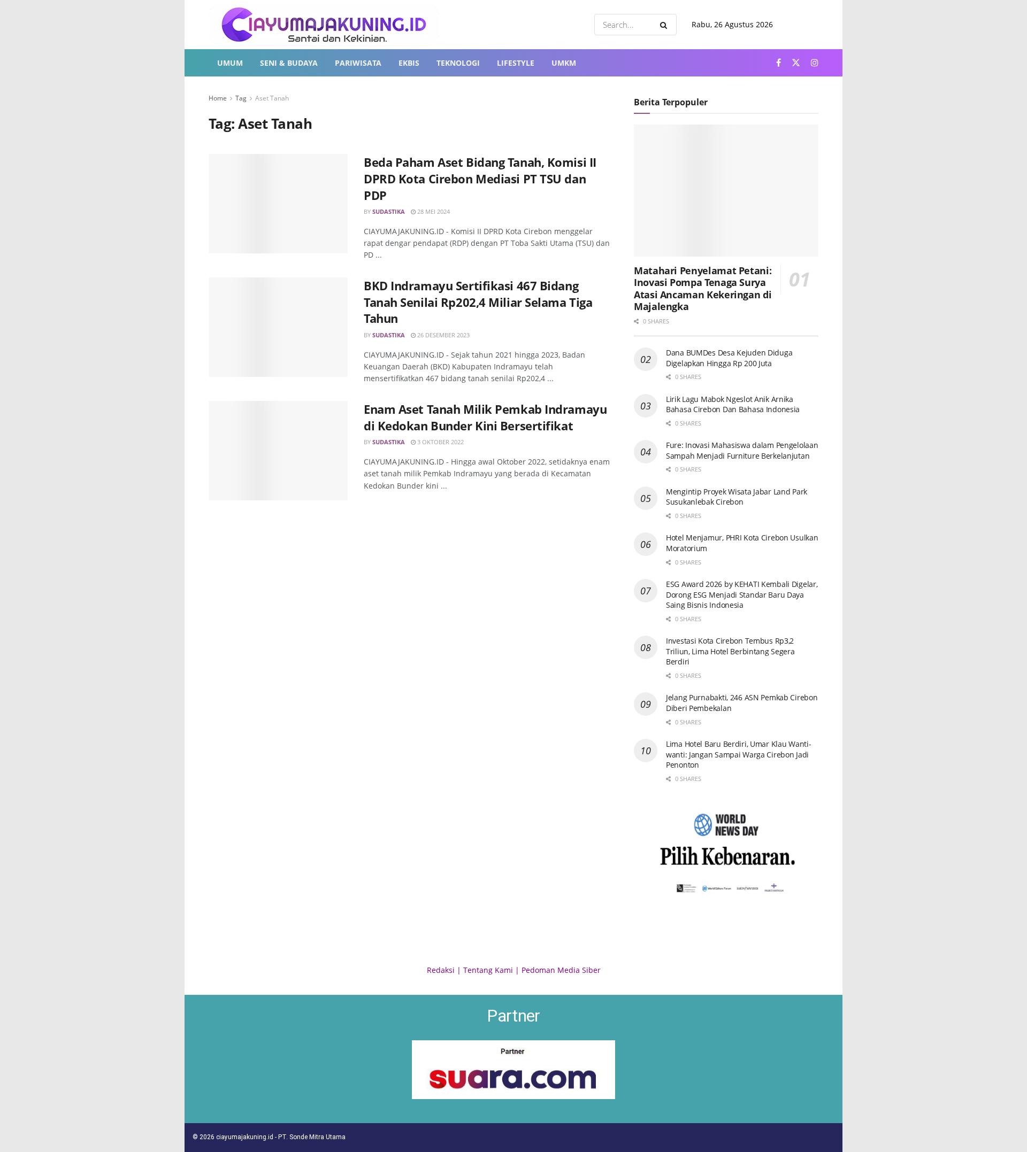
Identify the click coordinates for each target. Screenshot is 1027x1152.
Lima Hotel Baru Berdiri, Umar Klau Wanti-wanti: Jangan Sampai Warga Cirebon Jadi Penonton (738, 754)
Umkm (563, 63)
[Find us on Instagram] (814, 62)
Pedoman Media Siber (561, 970)
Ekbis (408, 63)
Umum (230, 63)
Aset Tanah (272, 98)
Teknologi (458, 63)
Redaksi (441, 970)
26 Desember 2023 (443, 335)
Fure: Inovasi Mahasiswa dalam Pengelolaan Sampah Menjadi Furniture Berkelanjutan (742, 450)
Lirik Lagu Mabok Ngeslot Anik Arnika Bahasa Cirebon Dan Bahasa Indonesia (733, 404)
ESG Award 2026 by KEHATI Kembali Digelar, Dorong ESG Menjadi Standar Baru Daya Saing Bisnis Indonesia (742, 594)
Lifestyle (515, 63)
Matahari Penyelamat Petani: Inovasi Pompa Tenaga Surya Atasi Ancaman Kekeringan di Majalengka (702, 288)
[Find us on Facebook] (778, 62)
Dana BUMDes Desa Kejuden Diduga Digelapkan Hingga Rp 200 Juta (729, 357)
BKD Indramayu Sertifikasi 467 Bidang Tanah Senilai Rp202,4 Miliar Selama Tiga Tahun (478, 302)
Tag (241, 98)
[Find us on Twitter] (796, 62)
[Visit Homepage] (324, 24)
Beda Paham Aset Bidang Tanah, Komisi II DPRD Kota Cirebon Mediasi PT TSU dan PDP (480, 178)
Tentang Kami (488, 970)
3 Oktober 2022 (440, 442)
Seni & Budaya (289, 63)
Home (218, 98)
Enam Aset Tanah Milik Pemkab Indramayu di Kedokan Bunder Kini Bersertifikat (485, 417)
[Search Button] (666, 24)
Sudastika (388, 211)
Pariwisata (358, 63)
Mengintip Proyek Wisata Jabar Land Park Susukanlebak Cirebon (736, 496)
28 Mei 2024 (433, 211)
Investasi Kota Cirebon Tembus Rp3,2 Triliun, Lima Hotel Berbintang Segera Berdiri (730, 651)
